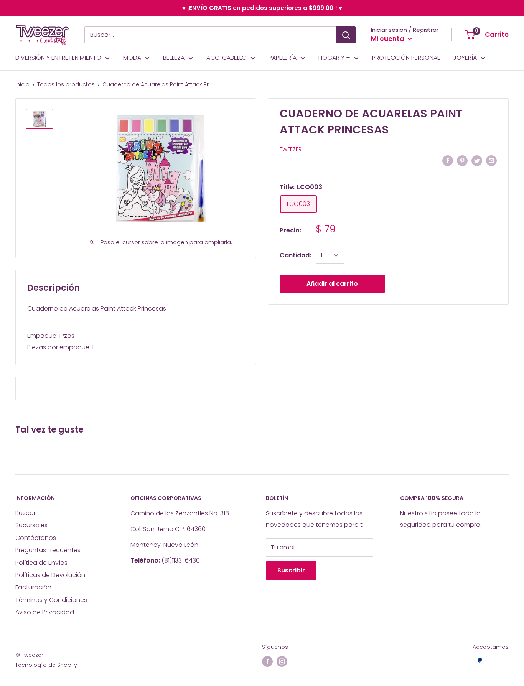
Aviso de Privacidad (44, 612)
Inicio (22, 84)
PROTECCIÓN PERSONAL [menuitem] (406, 57)
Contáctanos (35, 537)
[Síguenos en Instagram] (282, 661)
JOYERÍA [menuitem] (465, 57)
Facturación (33, 587)
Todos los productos (66, 84)
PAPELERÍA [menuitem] (283, 57)
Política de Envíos (41, 562)
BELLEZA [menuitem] (174, 57)
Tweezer (291, 149)
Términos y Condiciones (51, 600)
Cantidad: (295, 255)
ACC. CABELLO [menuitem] (226, 57)
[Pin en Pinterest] (462, 160)
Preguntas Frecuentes (48, 550)
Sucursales (31, 525)
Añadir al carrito (332, 283)
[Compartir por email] (491, 160)
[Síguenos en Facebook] (267, 661)
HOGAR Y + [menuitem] (334, 57)
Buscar (25, 512)
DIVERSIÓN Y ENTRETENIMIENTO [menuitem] (58, 57)
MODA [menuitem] (132, 57)
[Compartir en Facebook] (447, 160)
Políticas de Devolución (50, 575)
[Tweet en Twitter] (476, 160)
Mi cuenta (388, 38)
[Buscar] (346, 34)
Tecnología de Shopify (46, 665)
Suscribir (291, 570)
